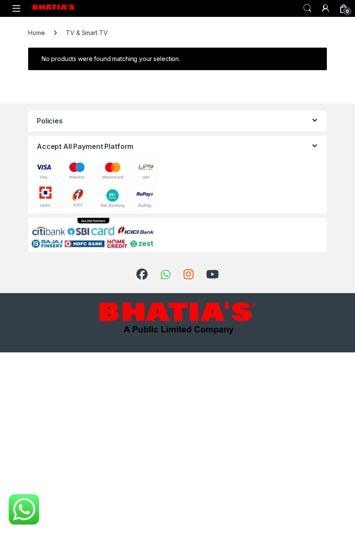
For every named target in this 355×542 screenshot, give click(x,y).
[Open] (16, 8)
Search (307, 8)
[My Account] (325, 8)
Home (36, 32)
